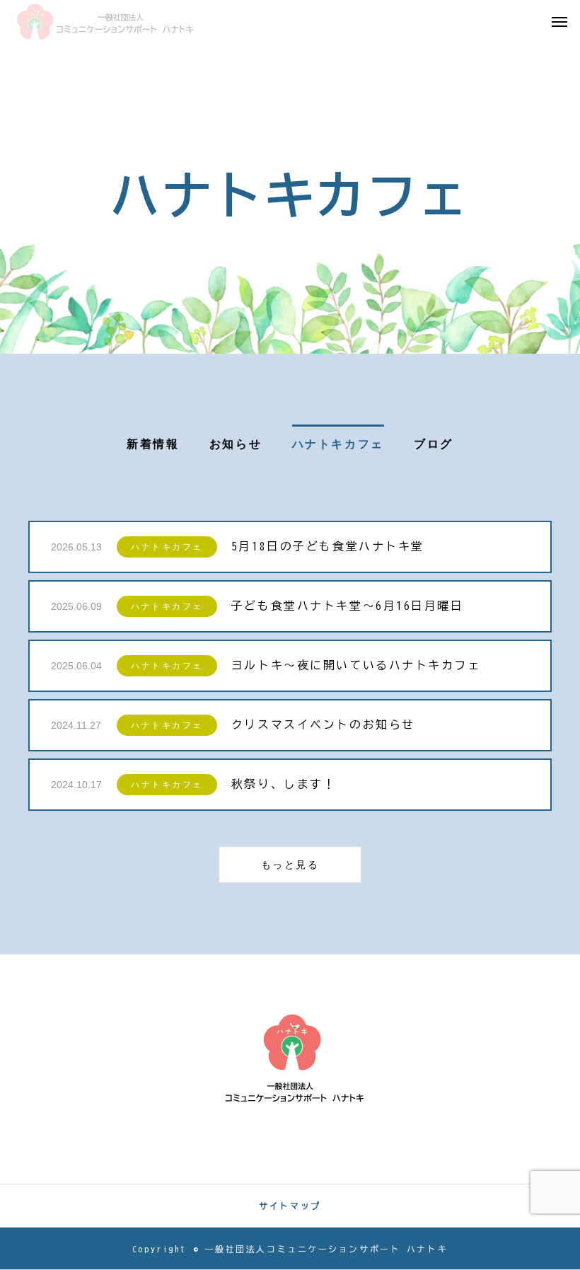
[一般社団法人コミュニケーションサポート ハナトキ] (105, 21)
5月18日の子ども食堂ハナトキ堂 (327, 546)
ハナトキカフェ (167, 547)
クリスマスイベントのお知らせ (323, 724)
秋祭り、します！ (283, 784)
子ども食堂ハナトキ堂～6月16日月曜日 (347, 605)
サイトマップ (289, 1205)
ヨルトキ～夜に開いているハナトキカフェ (356, 665)
